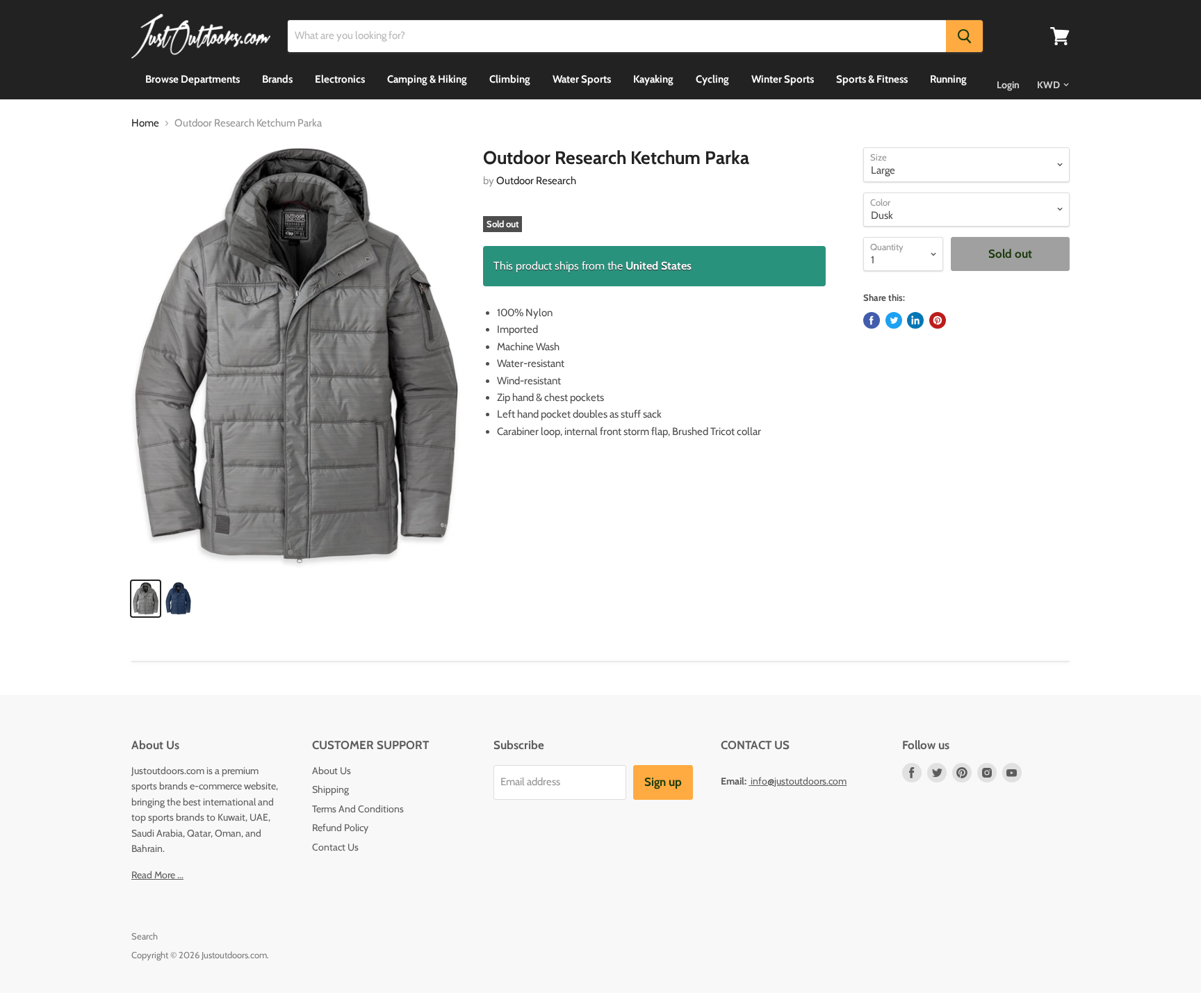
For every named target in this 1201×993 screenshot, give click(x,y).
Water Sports (582, 79)
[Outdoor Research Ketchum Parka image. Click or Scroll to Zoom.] (295, 357)
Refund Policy (340, 827)
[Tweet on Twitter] (893, 320)
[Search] (964, 36)
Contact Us (335, 847)
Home (145, 123)
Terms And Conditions (358, 809)
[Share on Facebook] (871, 320)
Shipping (330, 789)
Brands (277, 79)
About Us (331, 770)
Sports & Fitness (872, 79)
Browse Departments (192, 79)
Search (144, 936)
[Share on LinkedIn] (915, 320)
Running (948, 79)
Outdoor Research (536, 180)
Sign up (663, 782)
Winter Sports (782, 79)
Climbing (509, 79)
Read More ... (157, 875)
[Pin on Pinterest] (937, 320)
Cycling (712, 79)
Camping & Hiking (427, 79)
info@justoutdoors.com (799, 781)
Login (1008, 85)
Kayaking (653, 79)
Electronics (340, 79)
